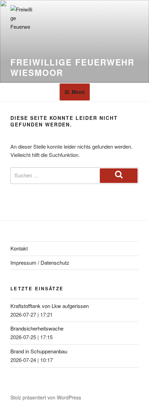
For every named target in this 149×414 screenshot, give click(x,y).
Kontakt (19, 248)
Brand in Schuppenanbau (38, 351)
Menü (78, 91)
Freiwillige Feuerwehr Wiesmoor (72, 67)
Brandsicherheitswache (36, 328)
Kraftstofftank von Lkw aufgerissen (49, 305)
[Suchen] (119, 175)
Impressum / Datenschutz (39, 262)
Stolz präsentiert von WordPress (45, 397)
